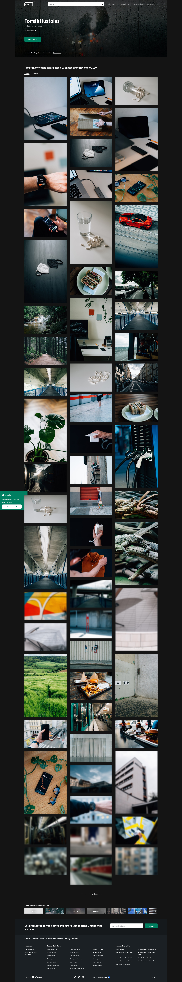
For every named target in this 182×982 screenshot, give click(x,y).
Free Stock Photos (29, 949)
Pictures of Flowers (53, 965)
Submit (151, 926)
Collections (111, 4)
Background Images (76, 959)
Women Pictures (52, 962)
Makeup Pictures (98, 949)
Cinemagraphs (97, 959)
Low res (59, 138)
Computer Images (98, 955)
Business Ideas (119, 949)
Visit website (32, 39)
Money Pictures (74, 955)
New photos (125, 4)
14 (100, 894)
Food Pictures (97, 952)
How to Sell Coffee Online (146, 958)
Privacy (67, 938)
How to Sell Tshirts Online (123, 964)
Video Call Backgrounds (77, 968)
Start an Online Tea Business (124, 952)
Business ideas (138, 4)
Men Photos (73, 962)
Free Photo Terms (38, 938)
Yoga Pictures (74, 965)
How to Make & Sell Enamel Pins (146, 953)
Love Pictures (97, 962)
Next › (96, 894)
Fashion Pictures (75, 949)
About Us (75, 938)
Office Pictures (51, 955)
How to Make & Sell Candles (146, 961)
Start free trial (12, 506)
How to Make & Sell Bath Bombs (147, 949)
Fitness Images (97, 965)
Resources (150, 4)
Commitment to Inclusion (54, 938)
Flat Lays (49, 959)
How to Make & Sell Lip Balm (124, 958)
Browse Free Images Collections (30, 953)
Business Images (52, 949)
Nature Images (74, 952)
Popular (36, 73)
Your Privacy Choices (100, 977)
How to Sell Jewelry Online (123, 961)
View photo (57, 52)
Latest (26, 73)
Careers (27, 938)
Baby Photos (51, 968)
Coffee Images (51, 952)
